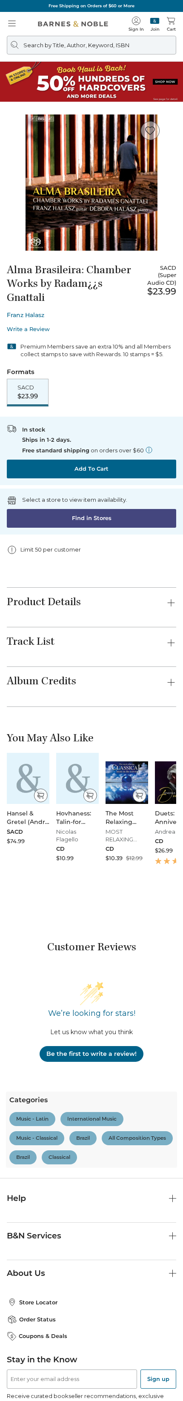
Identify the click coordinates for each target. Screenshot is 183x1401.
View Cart (160, 1327)
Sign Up (20, 1375)
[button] (91, 700)
